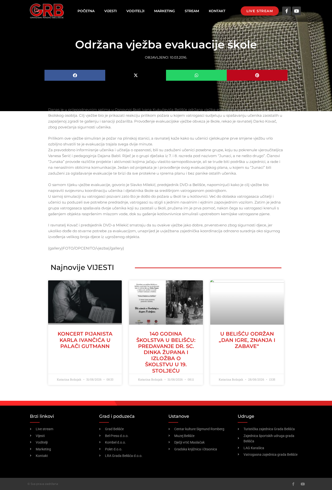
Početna (86, 11)
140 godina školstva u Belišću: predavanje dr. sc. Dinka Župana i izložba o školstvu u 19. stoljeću (165, 352)
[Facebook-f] (286, 11)
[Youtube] (296, 11)
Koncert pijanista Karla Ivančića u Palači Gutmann (85, 340)
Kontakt (217, 11)
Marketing (164, 11)
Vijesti (110, 11)
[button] (74, 75)
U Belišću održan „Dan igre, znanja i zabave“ (247, 340)
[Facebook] (293, 484)
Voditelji (135, 11)
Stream (192, 11)
